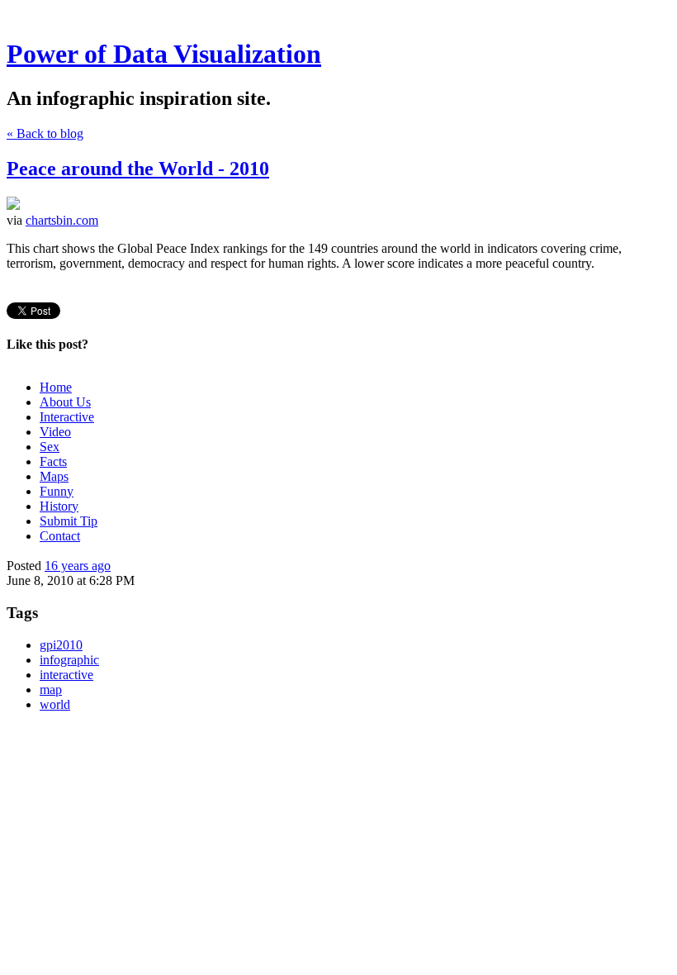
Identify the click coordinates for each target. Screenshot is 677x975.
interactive (66, 675)
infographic (69, 660)
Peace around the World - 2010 (138, 168)
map (51, 689)
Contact (60, 536)
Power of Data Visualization (164, 54)
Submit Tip (68, 521)
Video (55, 432)
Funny (56, 491)
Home (56, 387)
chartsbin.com (62, 220)
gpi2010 (61, 645)
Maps (54, 476)
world (55, 704)
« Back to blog (45, 133)
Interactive (67, 417)
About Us (65, 402)
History (59, 506)
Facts (53, 461)
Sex (49, 447)
